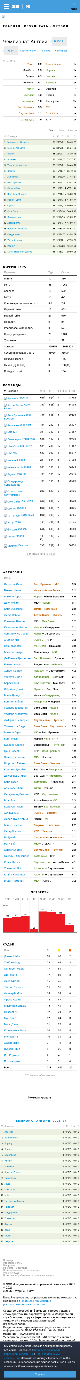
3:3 (74, 726)
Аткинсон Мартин (15, 968)
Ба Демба (10, 837)
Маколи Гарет (12, 596)
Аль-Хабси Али (13, 788)
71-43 (70, 176)
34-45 (70, 211)
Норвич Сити (14, 200)
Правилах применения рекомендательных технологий (27, 1302)
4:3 (74, 757)
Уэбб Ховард (12, 962)
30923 (72, 500)
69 (59, 962)
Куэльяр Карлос (14, 744)
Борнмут (9, 1143)
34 (59, 993)
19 (5, 246)
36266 (72, 514)
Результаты (36, 26)
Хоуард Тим (11, 812)
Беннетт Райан (13, 701)
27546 (72, 521)
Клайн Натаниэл (14, 874)
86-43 (70, 142)
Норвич (21, 459)
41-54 (70, 234)
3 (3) (43, 404)
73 (75, 159)
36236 (72, 545)
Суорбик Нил (12, 1048)
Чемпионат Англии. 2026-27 (40, 1120)
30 (59, 1030)
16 (5, 228)
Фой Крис (10, 1018)
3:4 (74, 738)
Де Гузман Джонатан (17, 658)
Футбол (61, 26)
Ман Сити (25, 445)
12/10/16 (61, 194)
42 (75, 211)
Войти (73, 9)
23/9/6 (59, 148)
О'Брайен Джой (13, 689)
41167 (72, 445)
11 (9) (41, 537)
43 (75, 205)
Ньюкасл (25, 466)
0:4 (74, 707)
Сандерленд (13, 234)
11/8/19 (60, 228)
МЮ (14, 452)
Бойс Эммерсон (14, 608)
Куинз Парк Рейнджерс (19, 251)
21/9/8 (59, 165)
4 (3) (51, 438)
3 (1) (43, 431)
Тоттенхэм (27, 514)
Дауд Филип (12, 981)
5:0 (74, 701)
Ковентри (9, 1166)
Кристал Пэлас (12, 1172)
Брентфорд (10, 1155)
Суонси (21, 507)
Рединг (11, 246)
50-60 (70, 205)
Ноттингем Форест (14, 1201)
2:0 (74, 732)
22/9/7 (59, 153)
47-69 (70, 223)
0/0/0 (68, 1132)
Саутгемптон (14, 217)
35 (59, 987)
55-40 (70, 171)
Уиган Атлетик (14, 240)
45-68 (70, 228)
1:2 (74, 621)
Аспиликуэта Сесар (16, 633)
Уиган (18, 521)
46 (75, 188)
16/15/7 (60, 171)
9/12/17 (60, 234)
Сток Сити (12, 211)
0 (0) (51, 452)
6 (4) (51, 397)
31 (59, 1036)
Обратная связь (12, 1263)
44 (75, 200)
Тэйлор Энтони (13, 987)
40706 (72, 438)
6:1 (74, 868)
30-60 (70, 251)
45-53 (70, 194)
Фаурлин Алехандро (16, 856)
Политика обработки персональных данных (29, 1275)
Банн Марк (11, 738)
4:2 (74, 670)
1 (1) (43, 521)
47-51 (70, 188)
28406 (72, 507)
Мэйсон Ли (11, 1036)
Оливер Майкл (13, 993)
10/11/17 (61, 223)
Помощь (8, 1260)
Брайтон (9, 1149)
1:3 (74, 794)
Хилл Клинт (11, 639)
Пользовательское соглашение (21, 1270)
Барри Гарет (11, 683)
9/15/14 (60, 211)
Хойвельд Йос (13, 670)
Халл (7, 1230)
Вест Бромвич (14, 182)
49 (75, 182)
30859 (72, 528)
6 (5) (43, 397)
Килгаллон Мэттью (16, 627)
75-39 (70, 153)
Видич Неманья (14, 880)
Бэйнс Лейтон (13, 825)
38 (54, 142)
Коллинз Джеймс (15, 769)
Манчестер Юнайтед (18, 142)
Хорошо (40, 1374)
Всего (52, 130)
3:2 (74, 639)
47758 (72, 397)
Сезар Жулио (12, 831)
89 (75, 142)
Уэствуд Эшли (13, 676)
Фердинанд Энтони (16, 794)
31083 (72, 459)
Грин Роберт (11, 751)
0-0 (75, 1132)
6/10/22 (60, 246)
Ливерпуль (13, 176)
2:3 (74, 695)
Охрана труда (11, 1272)
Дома (61, 130)
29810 (72, 473)
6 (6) (51, 500)
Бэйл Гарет (11, 781)
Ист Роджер (11, 1055)
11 (5, 200)
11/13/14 (61, 188)
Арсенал (11, 159)
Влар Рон (10, 800)
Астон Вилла (14, 223)
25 (75, 251)
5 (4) (43, 466)
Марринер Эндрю (15, 1005)
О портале (9, 1265)
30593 (72, 414)
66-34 (70, 148)
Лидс (7, 1184)
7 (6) (51, 521)
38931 (72, 536)
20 (5, 251)
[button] (26, 41)
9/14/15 (60, 217)
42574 (72, 466)
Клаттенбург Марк (15, 1030)
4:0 (74, 596)
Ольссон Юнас (13, 584)
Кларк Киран (12, 862)
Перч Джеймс (13, 645)
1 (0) (51, 536)
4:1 (74, 862)
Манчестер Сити (16, 148)
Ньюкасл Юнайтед (17, 228)
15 (5, 223)
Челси (10, 153)
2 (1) (51, 445)
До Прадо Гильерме (16, 720)
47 (59, 999)
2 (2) (51, 424)
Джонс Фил (11, 602)
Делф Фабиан (12, 615)
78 (75, 148)
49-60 (70, 217)
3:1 (74, 683)
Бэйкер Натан (12, 590)
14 (5, 217)
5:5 (74, 584)
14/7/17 (60, 182)
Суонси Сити (13, 188)
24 (59, 1018)
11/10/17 (61, 205)
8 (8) (51, 404)
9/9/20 (59, 240)
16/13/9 (60, 176)
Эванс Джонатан (14, 757)
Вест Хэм (25, 424)
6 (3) (43, 452)
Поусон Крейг (12, 1061)
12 (5, 205)
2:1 (74, 627)
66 (59, 956)
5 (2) (51, 490)
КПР (15, 431)
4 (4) (43, 424)
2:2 (74, 590)
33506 (72, 490)
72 (75, 165)
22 (59, 1024)
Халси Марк (11, 1042)
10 (5, 194)
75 (75, 153)
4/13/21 (60, 251)
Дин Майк (10, 974)
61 (75, 176)
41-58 (70, 200)
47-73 (70, 240)
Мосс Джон (11, 1024)
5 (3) (43, 500)
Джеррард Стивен (15, 775)
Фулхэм (11, 205)
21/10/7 (60, 159)
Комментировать (40, 1097)
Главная (12, 26)
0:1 (74, 602)
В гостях (72, 130)
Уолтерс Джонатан (16, 707)
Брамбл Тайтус (13, 652)
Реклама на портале (15, 1268)
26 (59, 1048)
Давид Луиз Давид (16, 818)
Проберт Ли (11, 1011)
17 (5, 234)
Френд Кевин (12, 999)
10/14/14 (61, 200)
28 (75, 246)
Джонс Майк (12, 956)
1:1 (74, 615)
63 (75, 171)
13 (5, 211)
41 (75, 217)
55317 (72, 452)
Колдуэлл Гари (13, 806)
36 (75, 240)
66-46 (70, 165)
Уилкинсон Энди (14, 726)
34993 (72, 404)
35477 (72, 424)
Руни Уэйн (10, 843)
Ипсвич (8, 1160)
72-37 (70, 159)
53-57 (70, 182)
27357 (72, 431)
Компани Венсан (14, 621)
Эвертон (11, 171)
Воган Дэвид (12, 695)
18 (5, 240)
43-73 (70, 246)
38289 (72, 480)
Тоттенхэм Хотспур (17, 165)
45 (59, 981)
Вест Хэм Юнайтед (17, 194)
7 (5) (43, 414)
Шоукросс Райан (14, 763)
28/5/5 (59, 142)
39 (75, 234)
